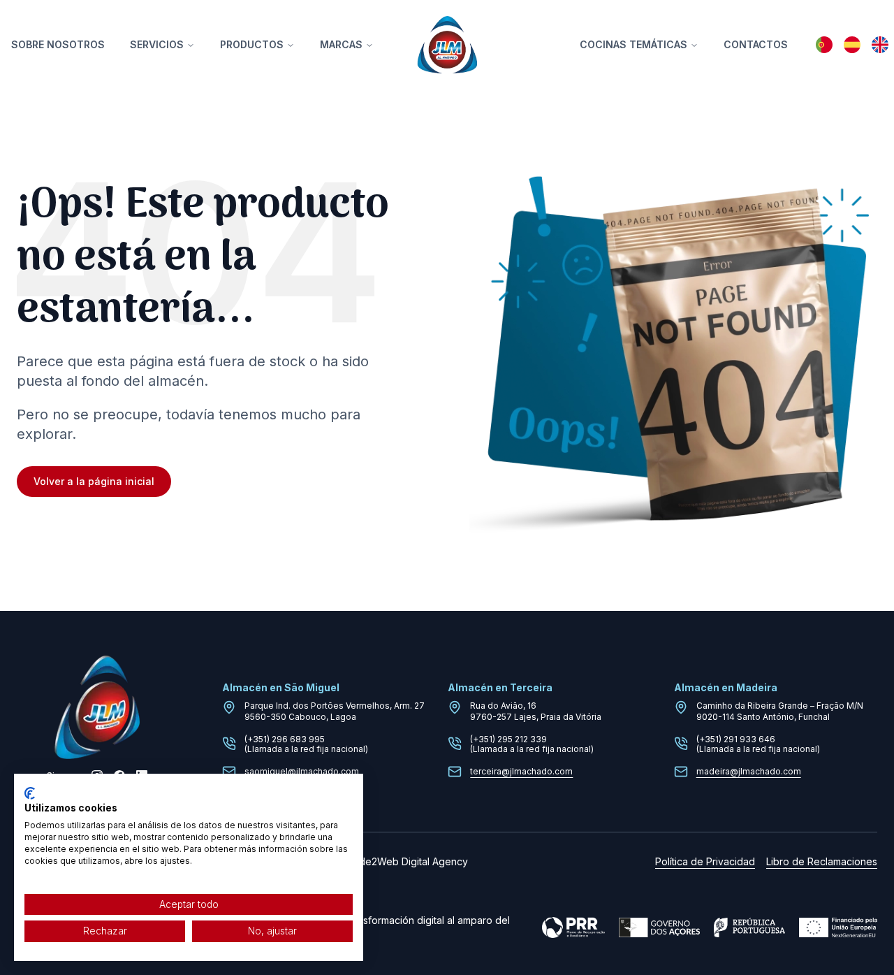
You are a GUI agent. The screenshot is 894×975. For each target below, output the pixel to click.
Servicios (157, 44)
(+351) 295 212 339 (508, 739)
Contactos (756, 44)
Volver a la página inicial (94, 481)
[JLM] (447, 44)
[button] (824, 44)
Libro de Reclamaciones (821, 861)
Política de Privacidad (705, 861)
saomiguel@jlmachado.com (301, 771)
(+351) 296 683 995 (284, 739)
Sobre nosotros (58, 44)
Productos (252, 44)
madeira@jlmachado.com (748, 771)
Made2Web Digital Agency (406, 861)
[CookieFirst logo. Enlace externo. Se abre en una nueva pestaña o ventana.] (29, 793)
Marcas (341, 44)
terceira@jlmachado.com (521, 771)
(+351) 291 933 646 (735, 739)
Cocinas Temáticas (633, 44)
